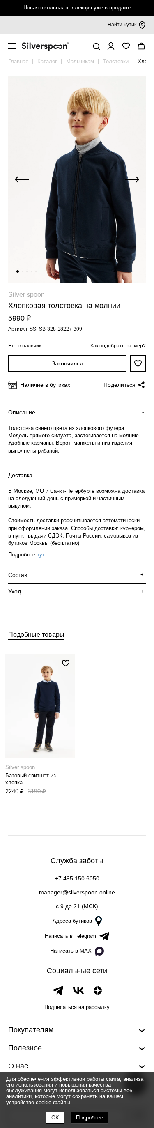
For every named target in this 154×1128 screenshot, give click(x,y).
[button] (17, 271)
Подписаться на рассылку (77, 1007)
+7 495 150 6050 (77, 878)
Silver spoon (26, 294)
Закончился (67, 363)
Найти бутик (122, 25)
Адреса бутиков (72, 921)
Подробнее (89, 1117)
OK (55, 1117)
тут (40, 554)
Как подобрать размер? (118, 346)
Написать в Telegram (70, 936)
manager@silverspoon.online (77, 892)
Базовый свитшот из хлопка (30, 779)
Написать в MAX (71, 951)
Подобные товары (36, 634)
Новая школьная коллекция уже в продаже (77, 8)
